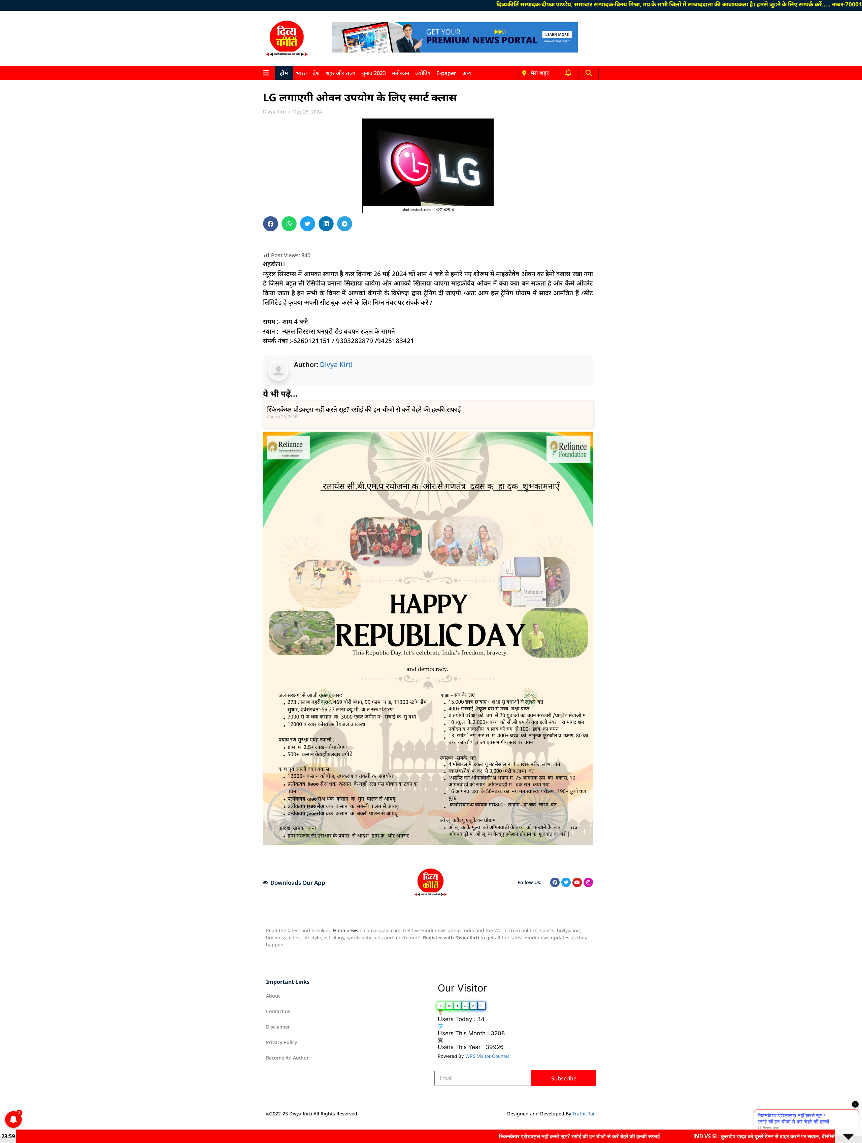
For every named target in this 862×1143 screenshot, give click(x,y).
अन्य (467, 73)
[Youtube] (577, 882)
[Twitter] (566, 882)
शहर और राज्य (341, 73)
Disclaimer (278, 1026)
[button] (588, 73)
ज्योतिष (422, 73)
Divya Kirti (336, 364)
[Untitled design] (428, 842)
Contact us (278, 1011)
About (273, 996)
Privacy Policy (281, 1042)
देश (316, 73)
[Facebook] (555, 882)
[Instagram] (588, 882)
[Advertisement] (228, 183)
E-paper (446, 73)
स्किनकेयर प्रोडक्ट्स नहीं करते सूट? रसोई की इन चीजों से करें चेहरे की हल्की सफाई (364, 409)
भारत (301, 73)
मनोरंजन (400, 73)
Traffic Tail (584, 1113)
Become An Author (287, 1057)
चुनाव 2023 (374, 73)
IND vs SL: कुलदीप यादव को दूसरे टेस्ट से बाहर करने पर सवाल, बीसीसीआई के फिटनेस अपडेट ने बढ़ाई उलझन (721, 1136)
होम (284, 73)
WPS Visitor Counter (487, 1056)
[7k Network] (455, 50)
